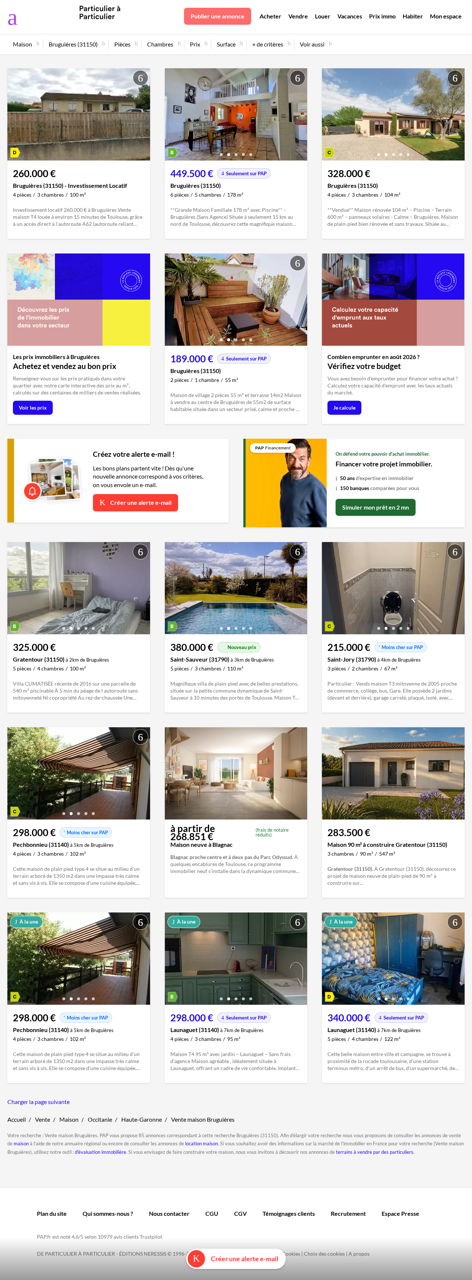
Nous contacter (169, 1213)
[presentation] (172, 116)
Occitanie (100, 1119)
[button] (221, 152)
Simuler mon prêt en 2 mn (375, 507)
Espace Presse (400, 1213)
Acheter (270, 16)
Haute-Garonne (141, 1119)
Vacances (349, 16)
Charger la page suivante (38, 1101)
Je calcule (344, 407)
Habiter (413, 16)
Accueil (16, 1119)
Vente (42, 1119)
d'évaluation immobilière (100, 1152)
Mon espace (446, 16)
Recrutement (348, 1213)
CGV (240, 1213)
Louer (322, 16)
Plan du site (52, 1213)
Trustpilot (151, 1237)
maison (21, 1143)
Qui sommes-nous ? (108, 1213)
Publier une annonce (217, 16)
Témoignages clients (289, 1213)
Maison (69, 1119)
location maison (201, 1143)
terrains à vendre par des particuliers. (375, 1152)
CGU (211, 1213)
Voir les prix (33, 407)
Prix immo (382, 16)
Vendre (298, 16)
